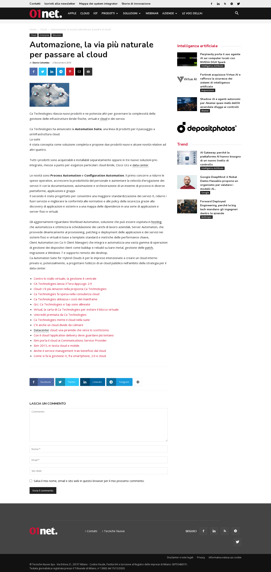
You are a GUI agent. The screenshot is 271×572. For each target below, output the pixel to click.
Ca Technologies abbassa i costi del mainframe (65, 299)
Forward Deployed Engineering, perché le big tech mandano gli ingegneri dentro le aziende (219, 207)
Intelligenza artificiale (197, 46)
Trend (182, 144)
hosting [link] (156, 222)
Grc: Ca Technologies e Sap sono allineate (62, 304)
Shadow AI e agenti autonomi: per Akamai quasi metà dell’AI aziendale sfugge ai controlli (220, 103)
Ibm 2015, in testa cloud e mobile (56, 345)
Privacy (201, 557)
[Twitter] (238, 4)
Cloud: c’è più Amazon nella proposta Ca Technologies (70, 289)
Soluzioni (130, 13)
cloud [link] (103, 119)
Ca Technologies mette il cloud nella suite (62, 320)
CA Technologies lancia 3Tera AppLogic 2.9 (63, 284)
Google (205, 192)
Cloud (84, 13)
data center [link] (140, 165)
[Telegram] (232, 4)
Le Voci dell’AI (192, 13)
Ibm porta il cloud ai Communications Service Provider (70, 340)
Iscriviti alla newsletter (59, 4)
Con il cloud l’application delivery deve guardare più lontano (74, 335)
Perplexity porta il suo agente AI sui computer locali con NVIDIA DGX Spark (220, 58)
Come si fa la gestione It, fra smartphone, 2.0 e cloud (70, 356)
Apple (72, 13)
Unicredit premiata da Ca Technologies (60, 315)
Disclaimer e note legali (180, 557)
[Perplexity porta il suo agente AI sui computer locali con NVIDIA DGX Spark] (187, 59)
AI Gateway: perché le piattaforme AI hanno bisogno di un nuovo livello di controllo (220, 158)
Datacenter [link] (41, 330)
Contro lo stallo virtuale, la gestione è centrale (65, 278)
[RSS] (225, 4)
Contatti (35, 4)
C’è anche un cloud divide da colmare (58, 325)
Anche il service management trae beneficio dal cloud (70, 351)
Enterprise (44, 35)
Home (33, 29)
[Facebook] (211, 4)
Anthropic (206, 217)
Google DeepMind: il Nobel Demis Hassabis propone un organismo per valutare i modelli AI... (219, 183)
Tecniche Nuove (114, 531)
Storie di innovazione (136, 4)
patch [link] (149, 248)
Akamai (205, 110)
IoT (95, 13)
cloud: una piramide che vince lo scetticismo (71, 330)
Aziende (168, 13)
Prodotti (108, 13)
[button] (236, 14)
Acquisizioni (207, 90)
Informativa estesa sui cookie (225, 557)
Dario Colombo (41, 62)
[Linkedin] (218, 4)
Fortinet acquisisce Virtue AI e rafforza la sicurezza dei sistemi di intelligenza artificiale (220, 80)
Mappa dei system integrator (98, 4)
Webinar (152, 13)
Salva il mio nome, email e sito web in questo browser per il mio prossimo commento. (89, 481)
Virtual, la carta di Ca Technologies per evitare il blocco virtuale (76, 309)
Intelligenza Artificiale (212, 65)
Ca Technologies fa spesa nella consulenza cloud (66, 294)
